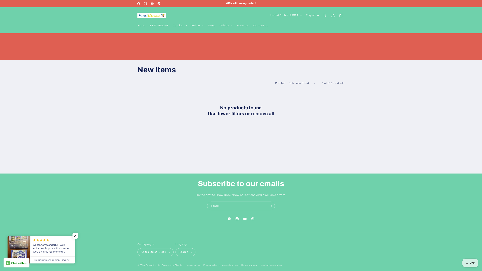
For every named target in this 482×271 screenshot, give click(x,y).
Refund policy (193, 265)
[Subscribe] (270, 206)
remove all (262, 113)
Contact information (271, 265)
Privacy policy (210, 265)
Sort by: (280, 83)
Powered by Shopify (172, 265)
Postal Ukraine (153, 265)
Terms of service (229, 265)
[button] (179, 26)
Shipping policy (249, 265)
